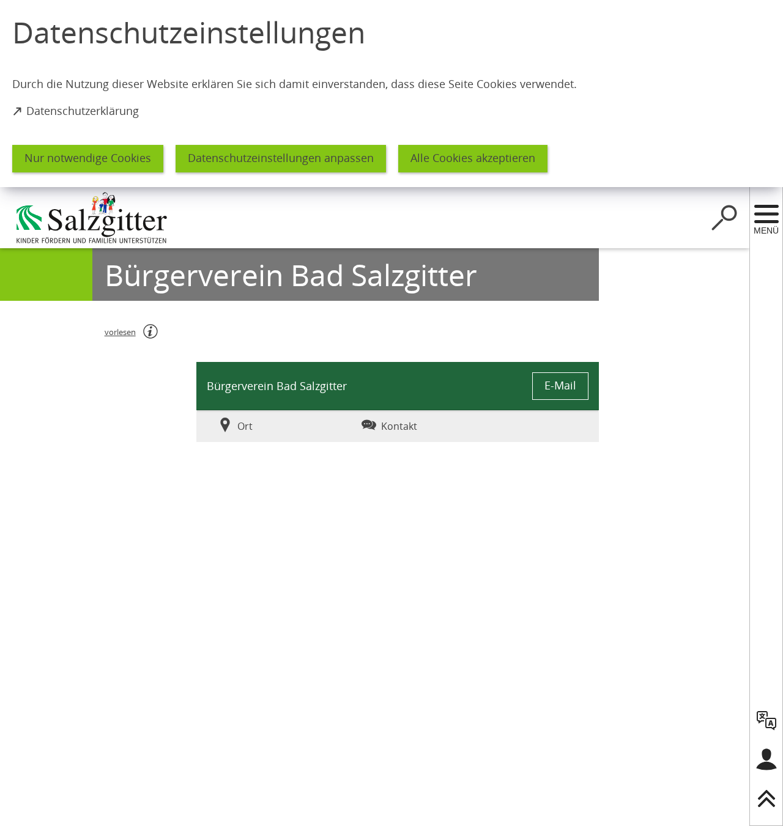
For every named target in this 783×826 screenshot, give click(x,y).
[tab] (264, 426)
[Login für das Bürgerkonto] (766, 759)
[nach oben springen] (766, 798)
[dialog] (391, 93)
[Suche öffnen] (724, 217)
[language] (766, 720)
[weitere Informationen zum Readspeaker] (150, 331)
